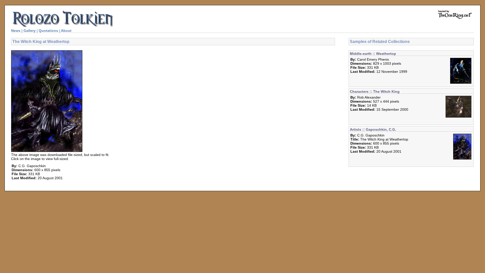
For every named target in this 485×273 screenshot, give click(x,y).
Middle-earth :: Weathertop (373, 54)
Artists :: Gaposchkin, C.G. (373, 129)
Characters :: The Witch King (375, 91)
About (66, 31)
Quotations (48, 31)
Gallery (29, 31)
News (15, 31)
